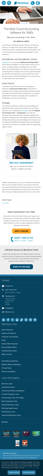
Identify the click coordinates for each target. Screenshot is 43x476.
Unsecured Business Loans (11, 415)
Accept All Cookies (28, 472)
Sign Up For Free (21, 267)
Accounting (5, 203)
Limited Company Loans (10, 394)
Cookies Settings (14, 472)
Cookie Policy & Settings (32, 467)
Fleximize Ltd (10, 296)
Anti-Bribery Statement (10, 361)
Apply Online (21, 231)
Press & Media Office (9, 347)
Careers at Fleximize (9, 333)
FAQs (3, 340)
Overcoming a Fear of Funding (12, 398)
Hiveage (24, 110)
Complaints (9, 308)
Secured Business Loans (10, 405)
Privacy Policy (6, 368)
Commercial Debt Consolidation (13, 391)
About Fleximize (7, 330)
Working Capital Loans (10, 408)
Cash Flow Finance (8, 387)
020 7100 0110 (10, 290)
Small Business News (9, 351)
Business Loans (7, 384)
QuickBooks (5, 62)
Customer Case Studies (10, 337)
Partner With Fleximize (10, 344)
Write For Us (9, 312)
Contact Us (9, 286)
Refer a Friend (7, 354)
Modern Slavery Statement (11, 364)
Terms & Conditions (9, 371)
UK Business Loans (8, 412)
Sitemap (4, 422)
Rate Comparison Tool (9, 401)
